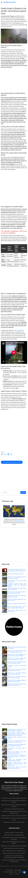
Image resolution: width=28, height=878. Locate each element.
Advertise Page (17, 870)
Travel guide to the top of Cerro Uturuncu (12, 462)
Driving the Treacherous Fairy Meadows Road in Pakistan (17, 760)
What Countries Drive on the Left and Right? (14, 848)
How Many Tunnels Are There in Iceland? (14, 832)
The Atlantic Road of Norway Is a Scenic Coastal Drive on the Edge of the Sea (17, 756)
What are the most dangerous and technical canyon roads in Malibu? (17, 655)
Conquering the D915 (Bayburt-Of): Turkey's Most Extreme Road (17, 745)
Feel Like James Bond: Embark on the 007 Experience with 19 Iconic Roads (17, 570)
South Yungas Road (19, 330)
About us (12, 873)
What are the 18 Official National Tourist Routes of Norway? (17, 673)
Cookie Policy (21, 872)
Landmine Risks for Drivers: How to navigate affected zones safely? (14, 838)
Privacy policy (10, 870)
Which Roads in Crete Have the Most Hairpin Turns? (17, 581)
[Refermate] (14, 626)
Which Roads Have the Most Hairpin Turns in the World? (17, 589)
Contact (17, 873)
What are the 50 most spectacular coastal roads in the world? (17, 670)
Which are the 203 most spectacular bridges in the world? (17, 596)
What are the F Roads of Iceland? (15, 573)
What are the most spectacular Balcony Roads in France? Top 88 (17, 681)
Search (23, 492)
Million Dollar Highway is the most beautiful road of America (17, 752)
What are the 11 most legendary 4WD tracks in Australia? (14, 845)
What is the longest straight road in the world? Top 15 (17, 600)
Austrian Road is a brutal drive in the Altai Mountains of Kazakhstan (17, 730)
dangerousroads (9, 2)
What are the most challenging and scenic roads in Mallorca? (14, 842)
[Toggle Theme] (24, 872)
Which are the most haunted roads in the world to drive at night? (17, 592)
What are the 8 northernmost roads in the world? (14, 853)
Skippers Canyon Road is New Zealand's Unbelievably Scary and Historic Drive (17, 764)
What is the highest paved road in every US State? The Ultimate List (17, 607)
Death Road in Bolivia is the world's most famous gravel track (17, 767)
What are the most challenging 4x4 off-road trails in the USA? (17, 577)
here (12, 789)
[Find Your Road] (14, 511)
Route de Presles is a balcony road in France (17, 737)
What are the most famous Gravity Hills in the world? (17, 647)
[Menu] (2, 2)
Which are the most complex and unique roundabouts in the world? (17, 659)
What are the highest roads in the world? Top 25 (17, 611)
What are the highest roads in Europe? (17, 603)
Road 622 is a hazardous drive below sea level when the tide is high (17, 741)
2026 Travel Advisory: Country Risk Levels (14, 835)
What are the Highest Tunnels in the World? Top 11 (14, 850)
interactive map (19, 521)
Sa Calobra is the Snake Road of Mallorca (17, 749)
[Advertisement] (14, 80)
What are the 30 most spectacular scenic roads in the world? (17, 677)
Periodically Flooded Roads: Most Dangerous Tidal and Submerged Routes (17, 585)
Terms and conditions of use (10, 872)
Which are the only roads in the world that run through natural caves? (17, 651)
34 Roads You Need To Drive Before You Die (17, 666)
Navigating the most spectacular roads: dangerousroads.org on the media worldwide (14, 856)
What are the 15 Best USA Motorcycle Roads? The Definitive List (17, 684)
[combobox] (11, 492)
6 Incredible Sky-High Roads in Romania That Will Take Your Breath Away (14, 860)
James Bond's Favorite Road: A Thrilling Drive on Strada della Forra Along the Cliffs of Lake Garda (17, 734)
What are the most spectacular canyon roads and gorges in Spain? (17, 662)
